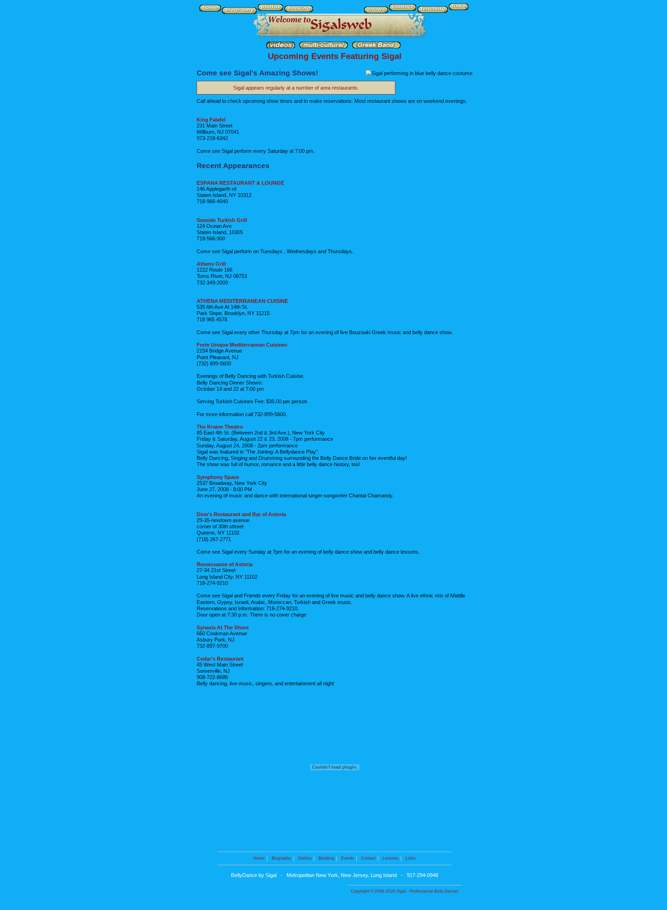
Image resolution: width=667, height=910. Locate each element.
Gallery (305, 858)
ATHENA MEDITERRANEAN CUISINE (242, 301)
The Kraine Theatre (220, 427)
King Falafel (211, 120)
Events (347, 858)
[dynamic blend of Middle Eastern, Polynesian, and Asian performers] (323, 46)
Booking (326, 858)
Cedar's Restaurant (220, 659)
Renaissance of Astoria (225, 564)
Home (259, 858)
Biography (281, 858)
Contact (368, 858)
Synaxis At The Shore (223, 627)
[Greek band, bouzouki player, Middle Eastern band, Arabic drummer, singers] (376, 46)
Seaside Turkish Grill (222, 220)
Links (410, 858)
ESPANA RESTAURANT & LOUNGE (240, 183)
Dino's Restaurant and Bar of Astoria (241, 514)
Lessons (390, 858)
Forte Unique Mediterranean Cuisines (242, 345)
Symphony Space (218, 477)
